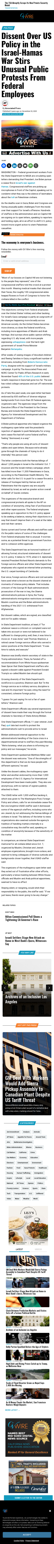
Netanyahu (16, 349)
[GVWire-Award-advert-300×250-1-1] (28, 1456)
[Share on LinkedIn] (14, 165)
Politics (8, 28)
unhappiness (19, 342)
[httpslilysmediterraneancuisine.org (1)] (28, 1245)
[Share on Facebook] (3, 165)
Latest (7, 992)
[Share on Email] (25, 165)
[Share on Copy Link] (36, 165)
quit (8, 725)
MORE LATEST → (12, 1410)
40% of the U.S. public (29, 376)
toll (12, 197)
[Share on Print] (19, 165)
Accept (27, 1535)
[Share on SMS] (30, 165)
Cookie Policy (19, 1541)
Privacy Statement (32, 1541)
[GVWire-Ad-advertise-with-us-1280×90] (27, 154)
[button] (50, 1511)
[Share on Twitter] (9, 165)
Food (36, 8)
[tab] (19, 1249)
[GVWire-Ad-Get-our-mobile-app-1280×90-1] (27, 306)
